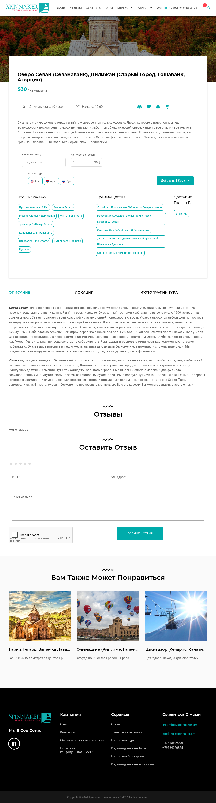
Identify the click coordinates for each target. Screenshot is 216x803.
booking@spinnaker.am (178, 734)
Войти (160, 7)
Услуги (61, 7)
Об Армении (94, 7)
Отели (115, 724)
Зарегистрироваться (184, 7)
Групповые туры (123, 740)
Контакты (122, 7)
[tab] (42, 295)
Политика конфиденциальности (76, 750)
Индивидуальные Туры (128, 748)
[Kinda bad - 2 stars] (16, 467)
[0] (208, 7)
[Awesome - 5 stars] (29, 467)
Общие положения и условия (82, 740)
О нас (109, 7)
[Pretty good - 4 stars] (25, 467)
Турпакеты (75, 7)
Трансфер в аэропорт (127, 732)
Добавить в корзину (175, 180)
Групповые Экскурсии (127, 756)
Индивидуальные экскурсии (132, 764)
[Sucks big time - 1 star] (11, 467)
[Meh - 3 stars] (20, 467)
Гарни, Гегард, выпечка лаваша (41, 649)
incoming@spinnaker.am (179, 725)
